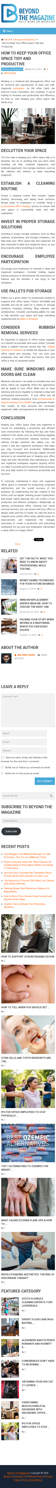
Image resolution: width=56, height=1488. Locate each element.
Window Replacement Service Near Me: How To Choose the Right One (36, 603)
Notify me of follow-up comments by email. (27, 767)
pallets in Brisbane (28, 319)
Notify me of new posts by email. (22, 773)
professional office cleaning (15, 206)
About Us (8, 1476)
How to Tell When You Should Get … (25, 1007)
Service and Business (12, 69)
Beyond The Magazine (18, 1473)
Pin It (17, 544)
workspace (18, 88)
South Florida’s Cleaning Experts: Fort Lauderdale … (37, 1302)
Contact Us (21, 1476)
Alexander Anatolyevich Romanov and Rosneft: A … (38, 1344)
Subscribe (11, 831)
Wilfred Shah (10, 73)
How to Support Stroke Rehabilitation (27, 956)
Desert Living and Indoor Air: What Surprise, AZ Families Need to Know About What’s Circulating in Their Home (28, 865)
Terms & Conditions (32, 1480)
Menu (10, 31)
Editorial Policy (35, 1476)
